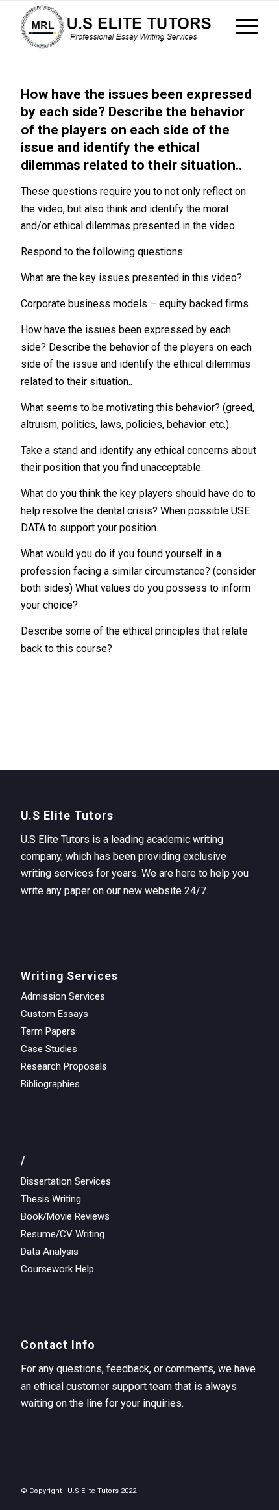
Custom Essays (54, 1014)
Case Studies (49, 1049)
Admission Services (63, 996)
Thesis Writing (51, 1199)
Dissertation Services (66, 1181)
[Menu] (240, 27)
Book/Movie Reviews (65, 1216)
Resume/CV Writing (62, 1234)
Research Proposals (64, 1066)
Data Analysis (50, 1251)
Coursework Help (57, 1269)
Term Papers (48, 1031)
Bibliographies (50, 1084)
